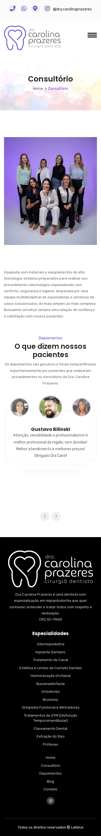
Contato (50, 789)
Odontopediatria (50, 644)
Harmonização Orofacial (50, 676)
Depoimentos (50, 773)
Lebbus (77, 827)
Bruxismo (50, 700)
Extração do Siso (51, 736)
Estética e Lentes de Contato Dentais (50, 668)
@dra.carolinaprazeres (72, 9)
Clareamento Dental (50, 729)
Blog (50, 781)
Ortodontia (50, 692)
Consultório (50, 766)
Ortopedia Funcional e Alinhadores (50, 707)
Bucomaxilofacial (50, 684)
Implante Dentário (50, 652)
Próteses (50, 744)
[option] (19, 407)
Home (38, 88)
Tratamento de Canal (50, 660)
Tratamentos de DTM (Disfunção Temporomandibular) (50, 718)
